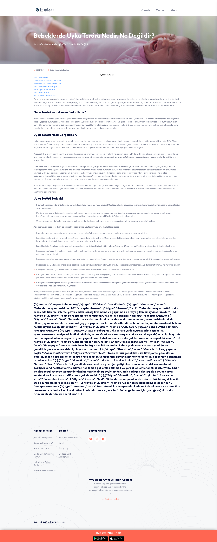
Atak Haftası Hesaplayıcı (44, 471)
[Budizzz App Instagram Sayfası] (97, 439)
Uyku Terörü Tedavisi (41, 92)
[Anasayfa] (45, 10)
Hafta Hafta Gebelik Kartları (43, 464)
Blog (173, 10)
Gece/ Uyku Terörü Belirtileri (44, 89)
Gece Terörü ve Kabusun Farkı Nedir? (48, 81)
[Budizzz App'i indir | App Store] (116, 538)
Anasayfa (146, 10)
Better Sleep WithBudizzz (59, 70)
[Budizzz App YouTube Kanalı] (90, 439)
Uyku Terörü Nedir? (41, 78)
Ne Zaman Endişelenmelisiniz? (45, 95)
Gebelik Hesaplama (42, 449)
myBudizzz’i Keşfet (110, 499)
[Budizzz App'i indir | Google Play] (101, 538)
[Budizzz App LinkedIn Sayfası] (103, 439)
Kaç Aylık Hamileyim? (43, 443)
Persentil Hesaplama (43, 438)
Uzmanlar (160, 10)
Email (61, 443)
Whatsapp (63, 449)
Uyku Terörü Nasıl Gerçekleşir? (45, 86)
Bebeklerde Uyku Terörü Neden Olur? (48, 84)
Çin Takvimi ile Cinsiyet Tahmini (44, 455)
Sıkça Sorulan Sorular (68, 438)
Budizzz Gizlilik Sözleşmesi (65, 455)
